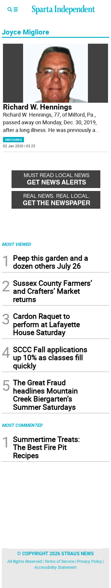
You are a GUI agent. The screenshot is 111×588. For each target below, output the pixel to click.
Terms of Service (59, 561)
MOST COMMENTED (22, 425)
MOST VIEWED (16, 244)
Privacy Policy (89, 561)
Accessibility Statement (55, 567)
